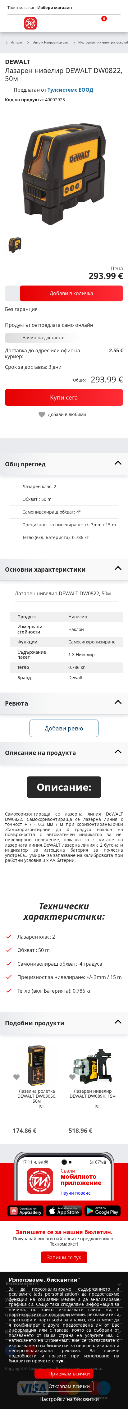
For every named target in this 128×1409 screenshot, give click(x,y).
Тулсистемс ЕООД (70, 90)
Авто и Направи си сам (50, 42)
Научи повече (76, 1193)
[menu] (13, 23)
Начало (16, 42)
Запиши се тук (64, 1257)
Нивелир (77, 617)
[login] (114, 23)
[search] (84, 23)
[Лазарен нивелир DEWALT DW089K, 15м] (92, 1063)
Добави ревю (64, 728)
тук (60, 1361)
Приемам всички (69, 1373)
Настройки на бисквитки (69, 1399)
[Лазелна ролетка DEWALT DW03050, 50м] (36, 1063)
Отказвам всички (69, 1386)
